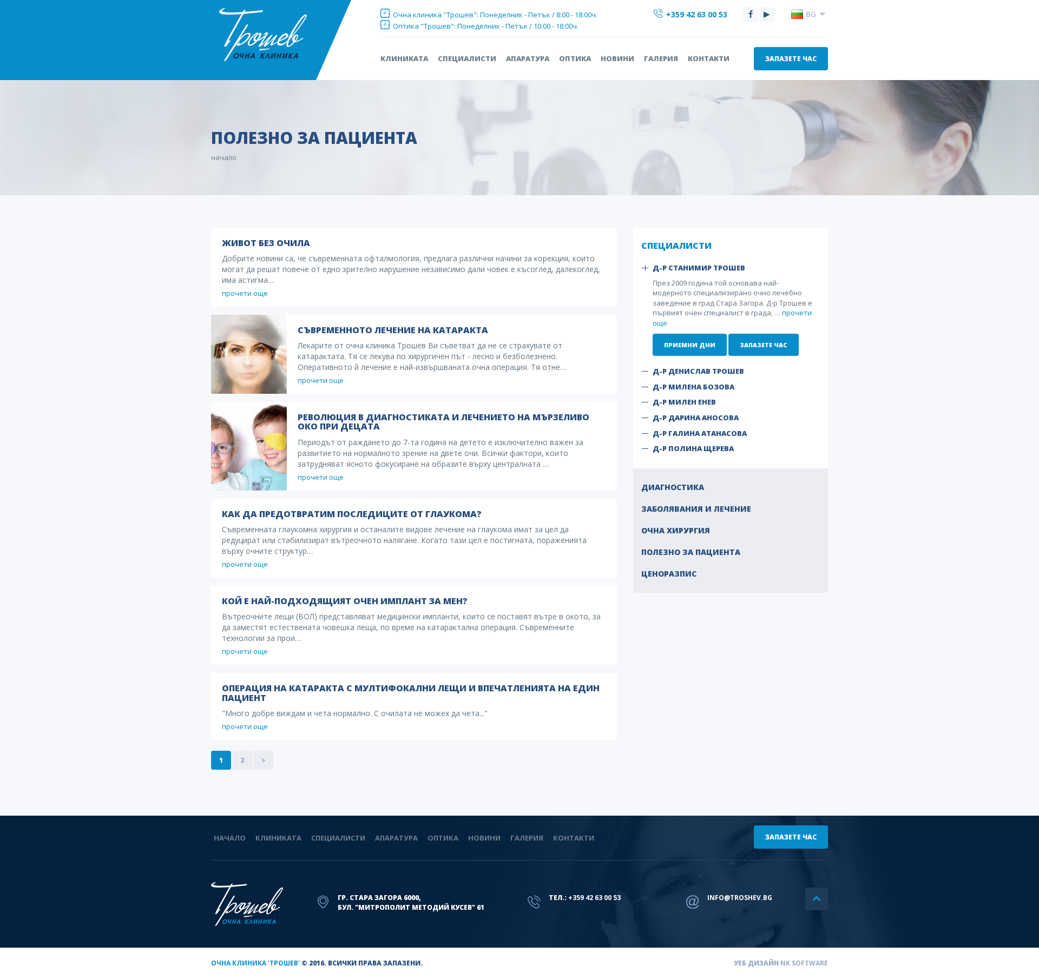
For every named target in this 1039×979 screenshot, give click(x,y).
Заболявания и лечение (696, 509)
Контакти (708, 58)
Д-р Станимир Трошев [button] (699, 268)
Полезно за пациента (690, 552)
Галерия (661, 58)
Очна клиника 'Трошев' (255, 963)
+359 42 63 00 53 (695, 14)
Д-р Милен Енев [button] (684, 402)
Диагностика (672, 487)
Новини (617, 58)
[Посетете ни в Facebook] (750, 14)
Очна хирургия (675, 530)
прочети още (245, 293)
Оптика (575, 58)
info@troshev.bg (739, 897)
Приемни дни (689, 345)
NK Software (804, 963)
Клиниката (404, 58)
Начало (230, 838)
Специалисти (467, 58)
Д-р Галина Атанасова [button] (700, 433)
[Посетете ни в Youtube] (766, 14)
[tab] (730, 268)
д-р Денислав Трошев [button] (698, 371)
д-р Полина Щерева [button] (693, 448)
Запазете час (791, 58)
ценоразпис (668, 573)
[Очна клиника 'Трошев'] (282, 34)
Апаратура (527, 58)
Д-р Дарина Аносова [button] (696, 417)
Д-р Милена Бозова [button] (693, 387)
